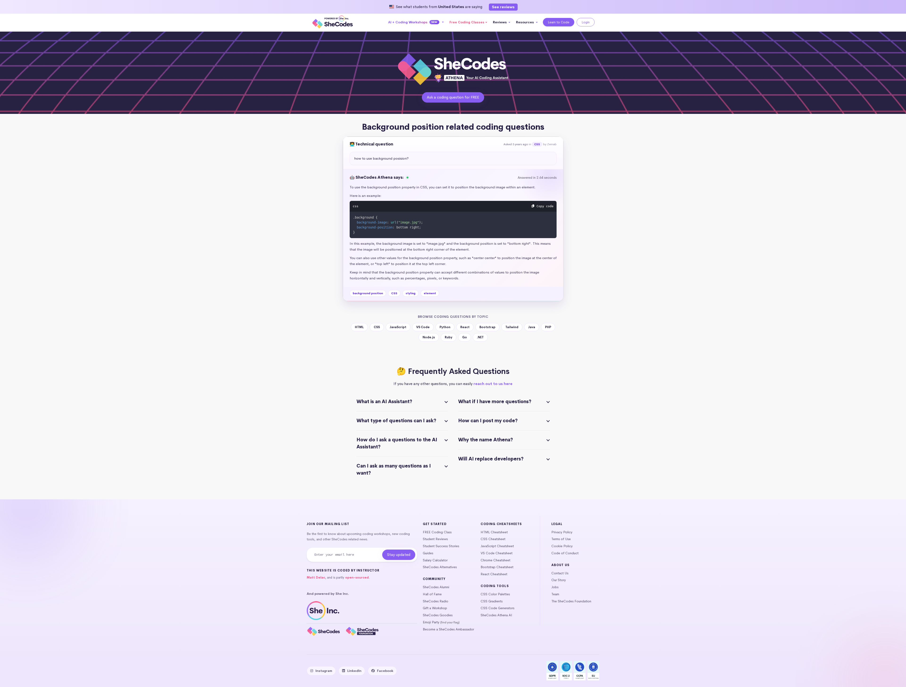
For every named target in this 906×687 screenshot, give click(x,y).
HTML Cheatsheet (494, 532)
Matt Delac (316, 577)
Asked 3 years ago (515, 144)
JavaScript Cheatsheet (497, 546)
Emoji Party (431, 622)
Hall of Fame (432, 594)
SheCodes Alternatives (440, 567)
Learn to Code (558, 22)
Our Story (558, 580)
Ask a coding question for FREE (453, 97)
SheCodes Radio (435, 601)
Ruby (448, 337)
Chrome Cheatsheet (495, 560)
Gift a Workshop (435, 608)
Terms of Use (561, 539)
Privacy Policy (561, 532)
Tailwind (511, 327)
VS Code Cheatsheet (496, 553)
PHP (548, 327)
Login (586, 22)
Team (555, 594)
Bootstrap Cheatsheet (497, 567)
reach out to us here (493, 383)
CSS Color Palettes (495, 594)
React (465, 327)
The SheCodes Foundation (571, 601)
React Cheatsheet (494, 574)
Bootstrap (487, 327)
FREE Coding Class (437, 532)
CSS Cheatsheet (493, 539)
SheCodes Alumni (436, 587)
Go (464, 337)
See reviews (503, 6)
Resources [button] (525, 22)
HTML (359, 327)
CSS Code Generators (497, 608)
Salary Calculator (435, 560)
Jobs (554, 587)
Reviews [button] (500, 22)
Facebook (385, 671)
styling (410, 293)
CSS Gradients (492, 601)
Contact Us (559, 573)
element (430, 293)
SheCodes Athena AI (496, 615)
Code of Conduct (565, 553)
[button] (416, 22)
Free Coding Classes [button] (466, 22)
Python (445, 327)
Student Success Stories (441, 546)
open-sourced (357, 577)
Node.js (429, 337)
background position (368, 293)
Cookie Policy (562, 546)
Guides (428, 553)
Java (531, 327)
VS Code (423, 327)
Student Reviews (435, 539)
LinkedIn (354, 671)
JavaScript (398, 327)
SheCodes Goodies (438, 615)
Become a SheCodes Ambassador (448, 629)
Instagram (323, 671)
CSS (537, 144)
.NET (480, 337)
